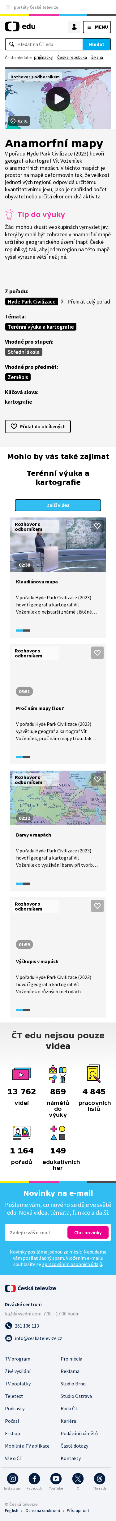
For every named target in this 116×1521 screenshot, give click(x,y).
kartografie (18, 401)
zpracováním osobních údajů (72, 1264)
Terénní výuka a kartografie (41, 326)
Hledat (96, 44)
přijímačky (43, 57)
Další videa (58, 505)
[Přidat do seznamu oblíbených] (97, 526)
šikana (97, 57)
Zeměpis (18, 377)
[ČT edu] (20, 29)
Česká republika (72, 57)
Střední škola (24, 351)
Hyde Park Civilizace (32, 301)
